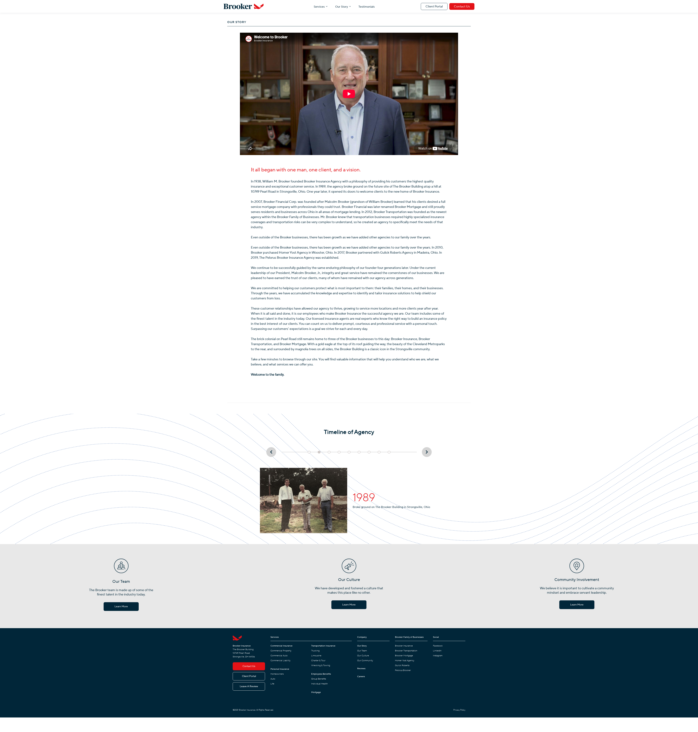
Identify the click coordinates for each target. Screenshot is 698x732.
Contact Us (462, 7)
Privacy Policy (459, 710)
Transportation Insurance (323, 645)
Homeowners (277, 674)
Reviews (361, 668)
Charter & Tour (318, 660)
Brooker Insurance (404, 645)
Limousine (316, 655)
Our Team (362, 650)
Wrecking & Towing (320, 665)
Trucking (315, 650)
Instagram (437, 655)
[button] (321, 6)
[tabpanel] (349, 500)
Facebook (438, 645)
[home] (244, 6)
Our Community (365, 660)
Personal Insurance (279, 669)
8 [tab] (379, 452)
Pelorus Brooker (403, 670)
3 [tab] (329, 452)
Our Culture (363, 655)
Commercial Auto (279, 655)
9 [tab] (389, 452)
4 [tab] (339, 452)
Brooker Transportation (406, 650)
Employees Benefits (321, 674)
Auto (272, 679)
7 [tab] (369, 452)
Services (319, 7)
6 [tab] (359, 452)
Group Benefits (318, 679)
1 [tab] (309, 452)
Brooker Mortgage (404, 655)
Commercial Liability (280, 660)
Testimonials (366, 7)
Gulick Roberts (402, 665)
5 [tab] (349, 452)
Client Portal (434, 7)
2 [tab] (319, 452)
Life (272, 683)
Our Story (341, 7)
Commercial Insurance (281, 645)
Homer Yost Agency (404, 660)
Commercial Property (280, 650)
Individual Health (319, 683)
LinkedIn (437, 650)
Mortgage (316, 692)
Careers (361, 676)
